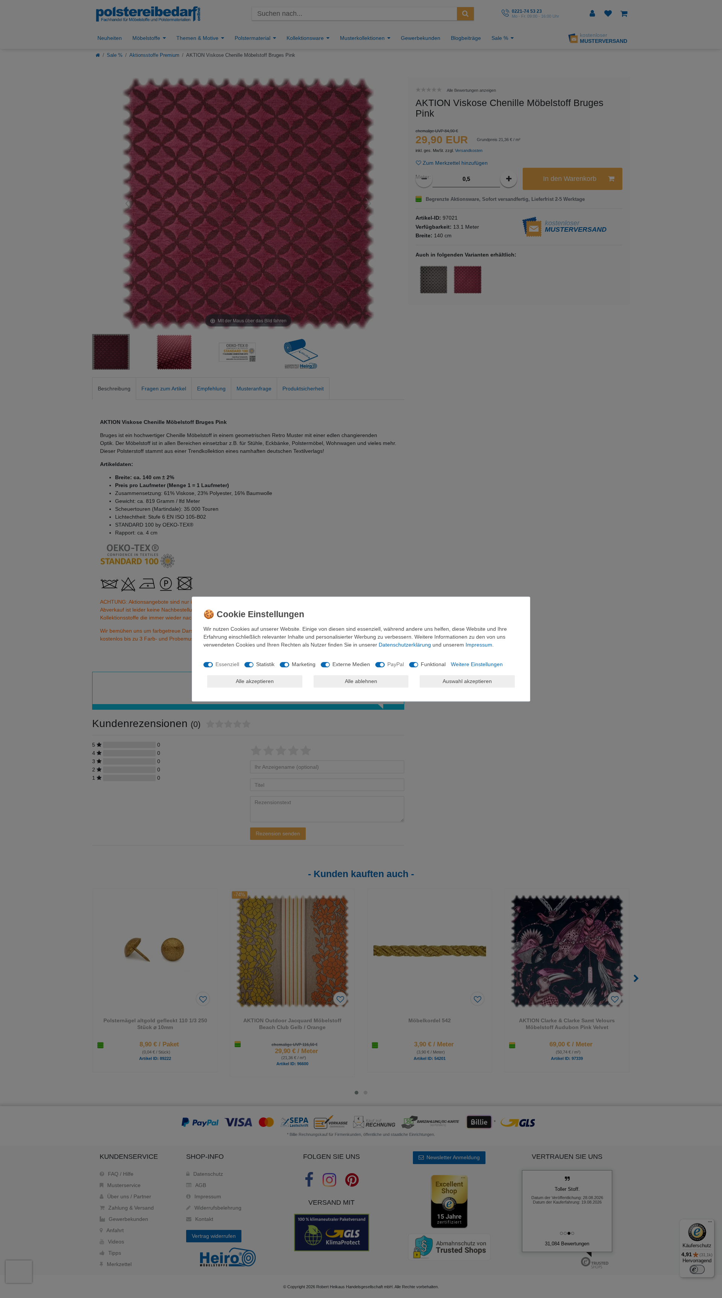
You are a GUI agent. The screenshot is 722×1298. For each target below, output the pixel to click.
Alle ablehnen (361, 681)
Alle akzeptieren (255, 681)
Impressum (479, 645)
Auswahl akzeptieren (467, 681)
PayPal (395, 664)
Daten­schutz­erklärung (405, 645)
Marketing (303, 664)
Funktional (433, 664)
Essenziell (227, 664)
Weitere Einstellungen (477, 664)
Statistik (265, 664)
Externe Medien (351, 664)
